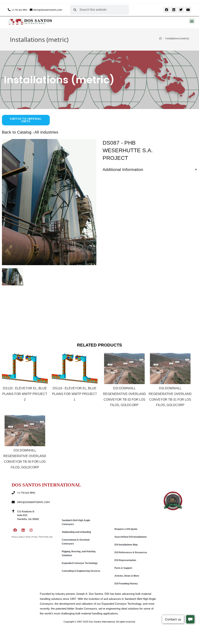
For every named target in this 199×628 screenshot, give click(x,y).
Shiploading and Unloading (76, 532)
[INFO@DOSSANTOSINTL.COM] (31, 9)
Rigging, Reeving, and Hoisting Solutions (78, 553)
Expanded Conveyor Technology (80, 563)
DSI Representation (125, 560)
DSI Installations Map (126, 544)
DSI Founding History (126, 583)
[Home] (160, 38)
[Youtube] (188, 10)
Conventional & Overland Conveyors (75, 541)
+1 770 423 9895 (19, 10)
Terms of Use (31, 537)
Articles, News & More (126, 575)
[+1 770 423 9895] (9, 9)
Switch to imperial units (26, 120)
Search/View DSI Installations (130, 537)
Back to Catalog (17, 132)
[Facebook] (166, 10)
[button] (192, 21)
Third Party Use (46, 537)
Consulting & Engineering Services (81, 571)
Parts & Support (123, 568)
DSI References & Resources (130, 552)
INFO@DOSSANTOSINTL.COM (47, 10)
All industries (46, 132)
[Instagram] (31, 530)
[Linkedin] (174, 10)
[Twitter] (181, 10)
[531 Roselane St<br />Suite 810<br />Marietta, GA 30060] (13, 511)
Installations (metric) (177, 38)
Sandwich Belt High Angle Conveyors (76, 522)
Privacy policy (18, 537)
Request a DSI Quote (125, 529)
